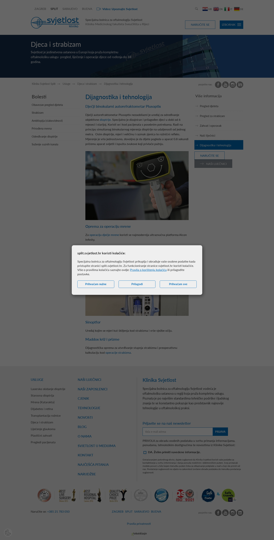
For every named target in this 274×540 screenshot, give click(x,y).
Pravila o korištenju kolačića (148, 270)
